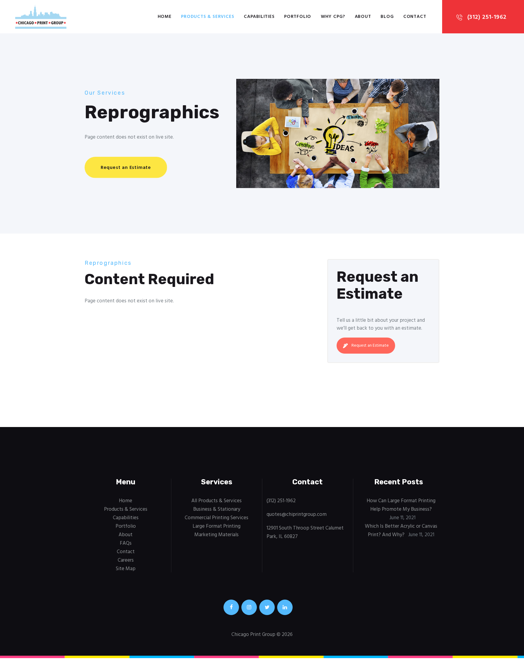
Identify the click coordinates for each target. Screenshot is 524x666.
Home (125, 501)
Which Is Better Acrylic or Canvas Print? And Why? (401, 530)
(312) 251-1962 (281, 501)
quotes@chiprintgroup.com (297, 514)
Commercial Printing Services (216, 518)
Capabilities (126, 518)
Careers (126, 560)
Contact (126, 552)
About (126, 535)
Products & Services (125, 509)
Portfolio (126, 526)
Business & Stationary (216, 509)
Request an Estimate (370, 345)
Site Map (126, 569)
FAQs (126, 543)
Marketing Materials (216, 535)
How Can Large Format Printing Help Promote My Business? (401, 505)
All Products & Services (216, 501)
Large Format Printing (216, 526)
